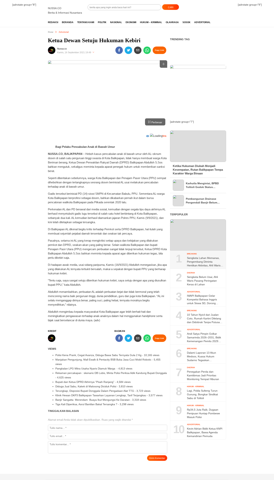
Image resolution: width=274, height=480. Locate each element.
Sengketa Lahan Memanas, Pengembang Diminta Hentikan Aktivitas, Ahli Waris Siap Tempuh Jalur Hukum (204, 261)
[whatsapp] (147, 50)
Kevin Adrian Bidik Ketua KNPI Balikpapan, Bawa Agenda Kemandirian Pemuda (204, 432)
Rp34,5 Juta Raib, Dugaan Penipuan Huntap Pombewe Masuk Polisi (203, 413)
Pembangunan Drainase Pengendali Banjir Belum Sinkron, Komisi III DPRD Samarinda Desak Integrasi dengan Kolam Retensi (203, 200)
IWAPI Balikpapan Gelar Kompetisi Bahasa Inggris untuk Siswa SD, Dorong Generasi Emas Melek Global (204, 299)
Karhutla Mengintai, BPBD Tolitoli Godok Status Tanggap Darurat (202, 185)
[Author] (51, 50)
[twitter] (128, 50)
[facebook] (119, 50)
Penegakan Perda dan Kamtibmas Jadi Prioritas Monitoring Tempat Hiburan (203, 375)
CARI (170, 7)
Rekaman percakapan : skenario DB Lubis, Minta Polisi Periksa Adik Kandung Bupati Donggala (111, 372)
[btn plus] (163, 64)
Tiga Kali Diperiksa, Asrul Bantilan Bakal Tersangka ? (86, 404)
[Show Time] (93, 52)
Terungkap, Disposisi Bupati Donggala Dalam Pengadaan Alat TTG (94, 390)
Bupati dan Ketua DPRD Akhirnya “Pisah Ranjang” (84, 381)
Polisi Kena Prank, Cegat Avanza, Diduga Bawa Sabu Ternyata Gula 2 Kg (98, 355)
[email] (137, 50)
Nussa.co (62, 48)
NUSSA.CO (54, 8)
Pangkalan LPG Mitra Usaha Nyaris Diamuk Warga (85, 368)
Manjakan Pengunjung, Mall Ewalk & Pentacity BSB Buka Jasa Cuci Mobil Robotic (103, 359)
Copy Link (159, 50)
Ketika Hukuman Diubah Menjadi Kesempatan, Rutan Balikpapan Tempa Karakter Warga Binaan (198, 169)
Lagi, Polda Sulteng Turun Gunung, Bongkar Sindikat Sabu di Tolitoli (202, 394)
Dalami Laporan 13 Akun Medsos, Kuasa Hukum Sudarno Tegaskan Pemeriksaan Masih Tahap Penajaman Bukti (202, 356)
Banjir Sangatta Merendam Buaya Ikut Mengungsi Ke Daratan (92, 399)
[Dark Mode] (226, 6)
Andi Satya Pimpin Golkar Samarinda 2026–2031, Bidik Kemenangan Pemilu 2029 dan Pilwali (204, 337)
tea (164, 135)
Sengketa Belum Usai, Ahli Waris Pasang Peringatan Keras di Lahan (202, 280)
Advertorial (64, 32)
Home (50, 32)
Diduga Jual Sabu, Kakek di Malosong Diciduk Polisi (85, 386)
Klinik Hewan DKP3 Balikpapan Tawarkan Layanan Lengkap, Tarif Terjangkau (100, 395)
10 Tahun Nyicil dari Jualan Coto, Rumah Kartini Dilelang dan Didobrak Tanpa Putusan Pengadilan (204, 318)
